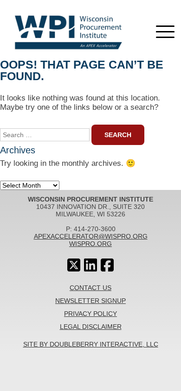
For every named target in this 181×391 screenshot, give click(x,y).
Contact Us (90, 287)
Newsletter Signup (90, 300)
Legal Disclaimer (91, 326)
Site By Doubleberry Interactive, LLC (90, 344)
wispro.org (90, 243)
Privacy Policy (90, 313)
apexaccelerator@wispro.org (91, 236)
